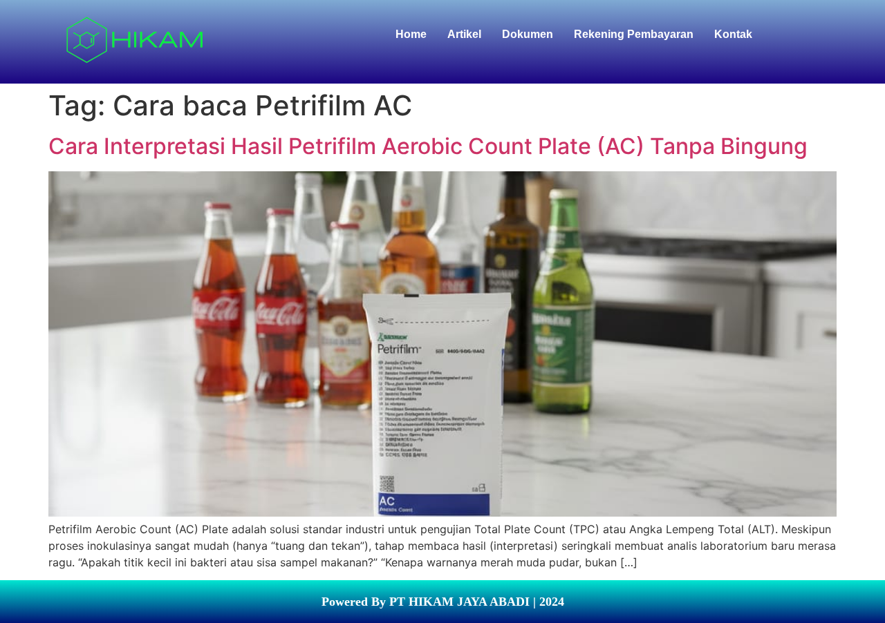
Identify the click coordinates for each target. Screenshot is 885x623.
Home (411, 34)
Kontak (733, 34)
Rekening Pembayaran (633, 34)
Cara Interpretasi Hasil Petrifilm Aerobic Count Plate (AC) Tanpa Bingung (428, 146)
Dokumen (527, 34)
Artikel (464, 34)
